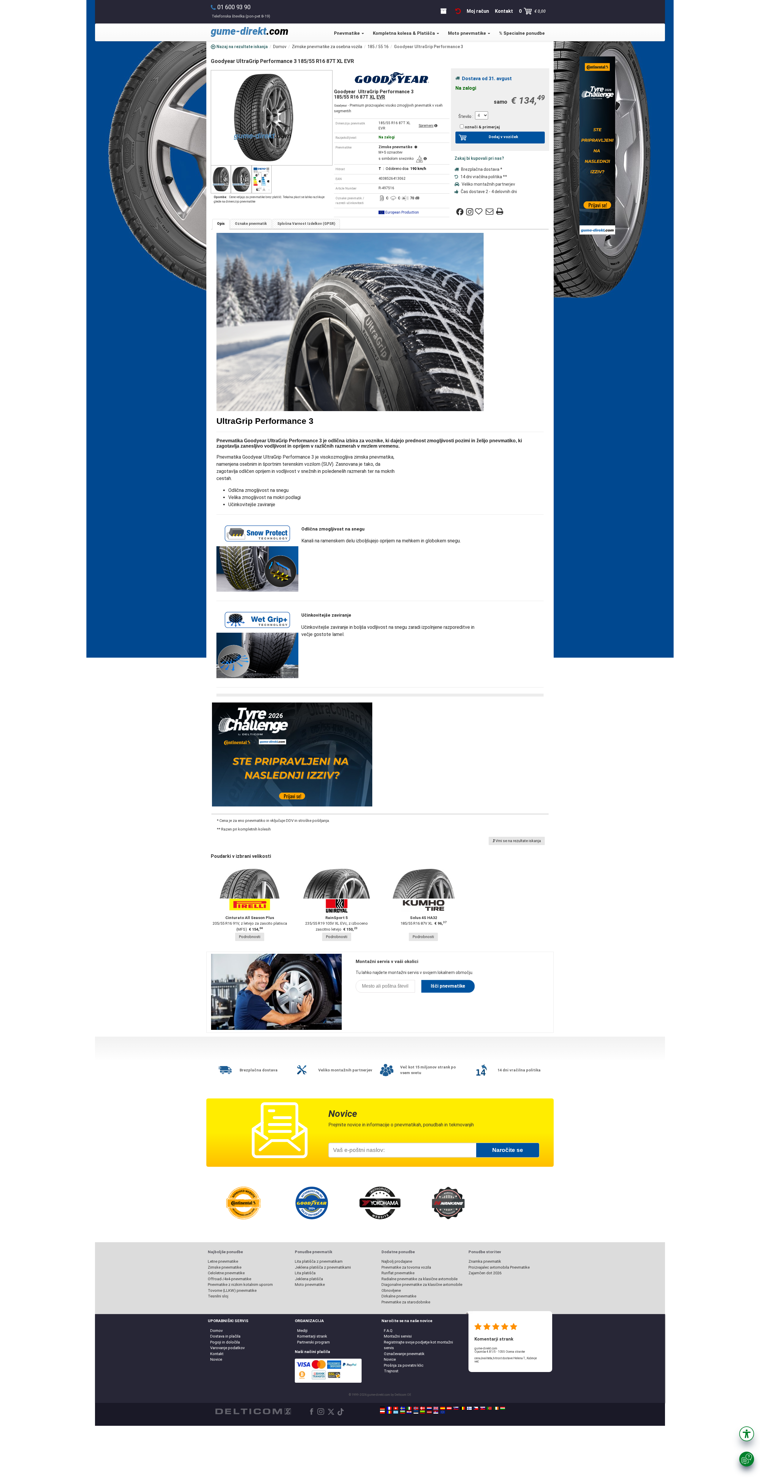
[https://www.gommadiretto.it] (409, 1408)
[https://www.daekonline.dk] (422, 1408)
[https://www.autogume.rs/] (435, 1412)
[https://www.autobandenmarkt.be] (462, 1408)
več (476, 1361)
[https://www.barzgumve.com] (402, 1412)
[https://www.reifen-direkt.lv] (429, 1412)
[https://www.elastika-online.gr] (395, 1412)
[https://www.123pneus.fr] (389, 1408)
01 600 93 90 (234, 7)
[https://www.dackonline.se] (402, 1408)
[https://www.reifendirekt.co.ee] (416, 1412)
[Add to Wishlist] (479, 211)
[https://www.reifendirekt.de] (382, 1408)
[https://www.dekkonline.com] (416, 1408)
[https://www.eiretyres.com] (496, 1408)
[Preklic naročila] (458, 11)
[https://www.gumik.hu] (502, 1408)
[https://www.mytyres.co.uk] (435, 1408)
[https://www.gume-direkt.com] (456, 1408)
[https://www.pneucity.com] (489, 1408)
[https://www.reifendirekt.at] (449, 1408)
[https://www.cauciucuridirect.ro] (389, 1412)
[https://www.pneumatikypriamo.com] (482, 1408)
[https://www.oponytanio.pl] (382, 1412)
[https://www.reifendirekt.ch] (395, 1408)
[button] (746, 1433)
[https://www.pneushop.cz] (476, 1408)
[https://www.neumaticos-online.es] (442, 1408)
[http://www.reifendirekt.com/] (442, 1412)
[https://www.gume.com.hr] (409, 1412)
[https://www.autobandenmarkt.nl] (429, 1408)
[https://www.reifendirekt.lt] (422, 1412)
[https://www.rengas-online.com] (469, 1408)
